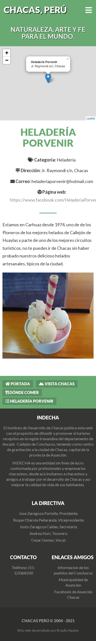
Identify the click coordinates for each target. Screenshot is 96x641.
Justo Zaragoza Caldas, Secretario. (49, 526)
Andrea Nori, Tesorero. (49, 533)
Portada (20, 383)
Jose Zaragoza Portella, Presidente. (48, 513)
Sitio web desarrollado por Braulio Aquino (48, 630)
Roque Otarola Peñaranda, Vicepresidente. (48, 520)
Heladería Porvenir (31, 401)
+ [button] (6, 53)
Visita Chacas (59, 383)
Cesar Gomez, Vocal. (48, 540)
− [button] (6, 60)
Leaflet (91, 118)
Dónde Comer (24, 392)
